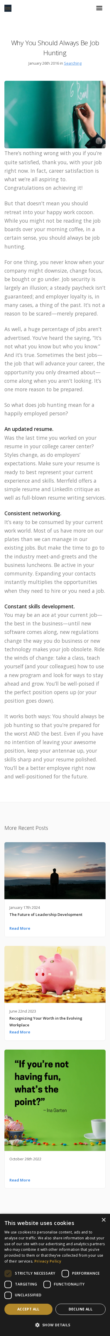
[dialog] (55, 1275)
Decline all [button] (80, 1309)
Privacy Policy (47, 1261)
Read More (19, 928)
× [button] (103, 1220)
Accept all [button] (28, 1309)
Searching (73, 63)
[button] (55, 1325)
